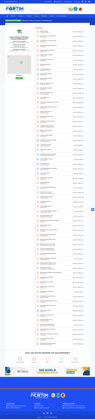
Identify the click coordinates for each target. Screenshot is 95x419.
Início (7, 24)
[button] (21, 63)
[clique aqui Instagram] (51, 413)
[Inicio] (7, 16)
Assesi (42, 417)
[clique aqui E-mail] (44, 413)
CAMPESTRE (19, 78)
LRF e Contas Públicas (61, 16)
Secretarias (29, 16)
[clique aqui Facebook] (47, 413)
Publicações (44, 16)
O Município (21, 16)
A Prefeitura (12, 16)
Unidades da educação (15, 24)
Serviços (36, 16)
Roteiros (52, 16)
